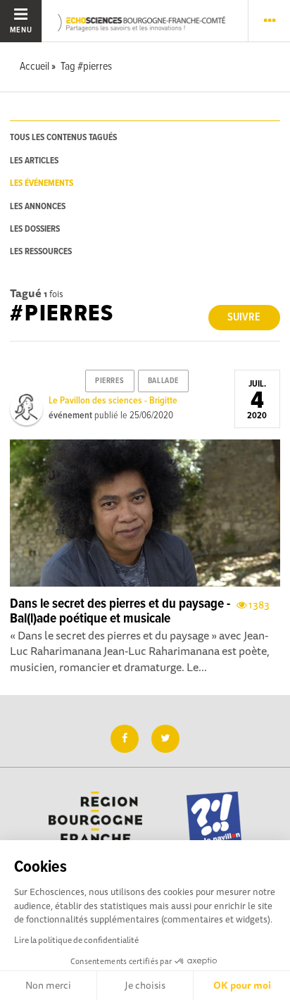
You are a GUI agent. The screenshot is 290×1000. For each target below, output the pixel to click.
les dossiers (35, 229)
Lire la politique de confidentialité (76, 939)
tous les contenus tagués (63, 138)
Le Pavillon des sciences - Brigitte (113, 400)
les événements (41, 183)
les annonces (37, 207)
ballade (163, 381)
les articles (34, 161)
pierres (109, 381)
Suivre (243, 317)
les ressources (41, 252)
